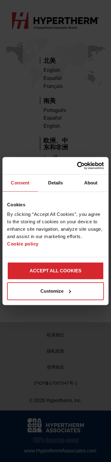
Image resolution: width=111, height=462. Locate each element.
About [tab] (91, 182)
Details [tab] (55, 182)
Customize (52, 291)
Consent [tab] (20, 182)
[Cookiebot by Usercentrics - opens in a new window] (78, 166)
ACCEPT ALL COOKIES (55, 270)
